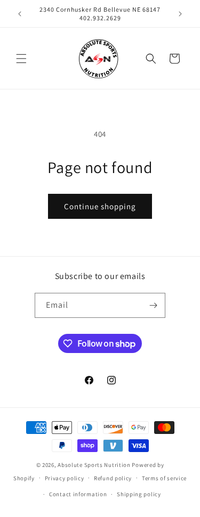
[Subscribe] (153, 305)
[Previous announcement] (19, 14)
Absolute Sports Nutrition (94, 465)
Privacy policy (64, 478)
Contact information (78, 494)
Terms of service (164, 478)
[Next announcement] (180, 14)
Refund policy (113, 478)
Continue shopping (100, 206)
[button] (21, 58)
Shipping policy (139, 494)
